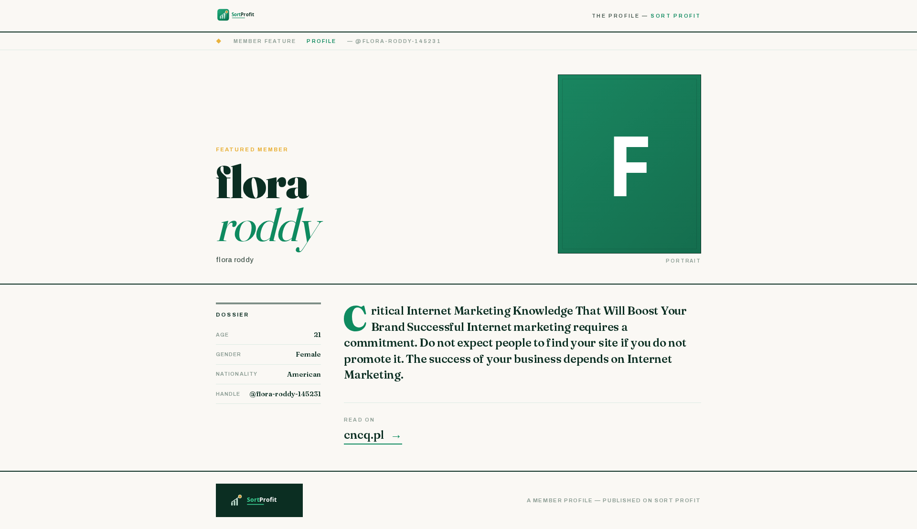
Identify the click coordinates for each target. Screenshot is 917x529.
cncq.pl (373, 435)
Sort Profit (675, 16)
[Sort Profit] (241, 15)
